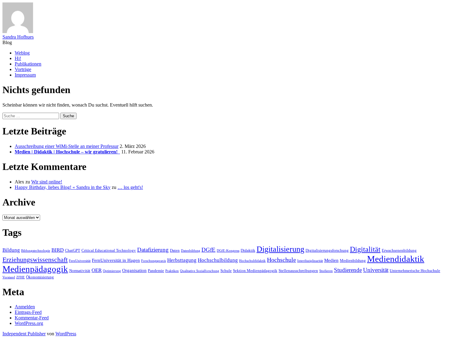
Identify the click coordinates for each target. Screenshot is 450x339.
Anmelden (25, 306)
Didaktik (248, 250)
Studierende (348, 270)
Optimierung (112, 271)
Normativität (79, 270)
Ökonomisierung (40, 277)
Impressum (25, 74)
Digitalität (365, 249)
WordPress (65, 333)
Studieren (326, 271)
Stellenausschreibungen (298, 270)
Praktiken (172, 271)
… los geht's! (130, 187)
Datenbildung (190, 250)
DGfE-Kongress (228, 250)
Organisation (134, 270)
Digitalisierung (280, 249)
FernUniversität (80, 260)
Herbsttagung (182, 260)
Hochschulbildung (218, 260)
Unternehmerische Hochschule (415, 270)
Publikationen (28, 63)
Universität (375, 270)
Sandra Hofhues (18, 37)
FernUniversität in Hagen (116, 260)
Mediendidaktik (395, 259)
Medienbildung (353, 260)
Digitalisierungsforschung (327, 250)
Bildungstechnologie (35, 250)
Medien (331, 260)
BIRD (57, 250)
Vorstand (8, 277)
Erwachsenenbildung (399, 250)
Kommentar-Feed (32, 317)
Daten (175, 250)
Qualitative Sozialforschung (199, 271)
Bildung (11, 250)
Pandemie (156, 270)
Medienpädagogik (35, 269)
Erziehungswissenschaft (35, 259)
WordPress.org (29, 323)
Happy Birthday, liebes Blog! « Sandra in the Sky (63, 187)
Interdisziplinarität (310, 260)
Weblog (22, 52)
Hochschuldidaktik (252, 260)
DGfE (208, 250)
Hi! (18, 58)
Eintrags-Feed (28, 312)
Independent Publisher (24, 333)
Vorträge (23, 69)
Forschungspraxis (153, 260)
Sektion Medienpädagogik (255, 270)
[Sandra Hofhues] (17, 31)
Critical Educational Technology (108, 250)
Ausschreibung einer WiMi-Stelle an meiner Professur (66, 146)
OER (97, 270)
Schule (226, 270)
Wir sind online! (46, 181)
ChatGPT (72, 250)
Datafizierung (153, 250)
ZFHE (20, 277)
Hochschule (281, 259)
